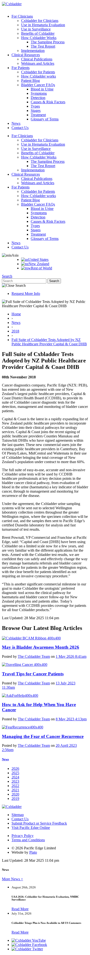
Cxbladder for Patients (38, 72)
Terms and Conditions (28, 840)
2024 (15, 777)
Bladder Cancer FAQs (38, 85)
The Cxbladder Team (34, 656)
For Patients (21, 68)
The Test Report (43, 46)
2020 (15, 794)
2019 (15, 799)
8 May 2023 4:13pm (71, 719)
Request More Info (26, 294)
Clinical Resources (26, 55)
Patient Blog (30, 81)
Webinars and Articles (37, 63)
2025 (15, 773)
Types (35, 106)
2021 (15, 790)
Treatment (38, 115)
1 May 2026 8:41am (71, 656)
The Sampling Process (48, 42)
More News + (12, 879)
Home (16, 314)
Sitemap (18, 815)
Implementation (33, 51)
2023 (15, 781)
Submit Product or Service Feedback (39, 823)
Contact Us (20, 128)
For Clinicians (22, 16)
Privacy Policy (23, 836)
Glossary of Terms (45, 119)
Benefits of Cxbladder (37, 33)
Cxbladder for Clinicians (39, 21)
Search (7, 276)
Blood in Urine (42, 89)
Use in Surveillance (36, 29)
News (16, 123)
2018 (15, 331)
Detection (38, 98)
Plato (33, 852)
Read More (20, 909)
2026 (15, 769)
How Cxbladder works (38, 76)
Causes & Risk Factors (48, 102)
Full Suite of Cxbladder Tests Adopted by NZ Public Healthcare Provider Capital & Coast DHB (49, 342)
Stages (36, 111)
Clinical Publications (36, 59)
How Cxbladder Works (38, 38)
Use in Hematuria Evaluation (43, 25)
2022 (15, 786)
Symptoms (39, 93)
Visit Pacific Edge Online (31, 828)
